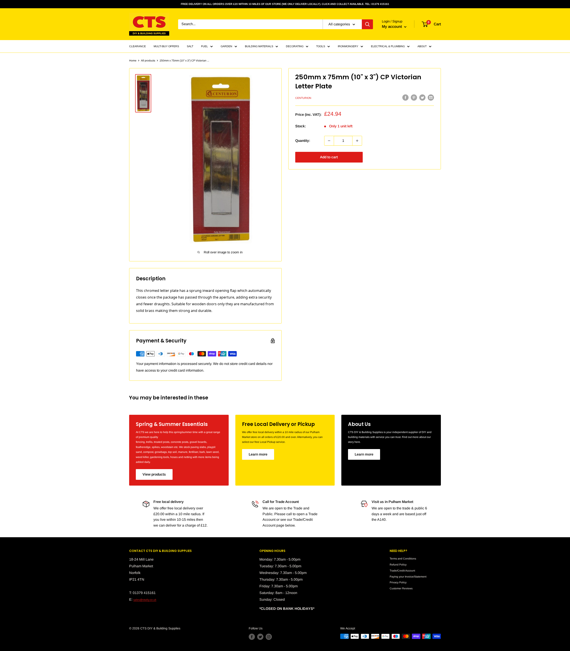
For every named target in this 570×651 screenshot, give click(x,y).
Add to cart (329, 157)
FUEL (204, 46)
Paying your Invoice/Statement (408, 576)
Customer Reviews (401, 588)
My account (392, 26)
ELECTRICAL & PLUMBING (388, 46)
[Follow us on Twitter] (260, 637)
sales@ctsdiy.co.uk (144, 599)
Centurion (303, 98)
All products (148, 60)
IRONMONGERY (348, 46)
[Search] (367, 24)
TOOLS (320, 46)
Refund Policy (398, 564)
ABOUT (422, 46)
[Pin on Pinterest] (414, 97)
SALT (190, 46)
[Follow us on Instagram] (269, 637)
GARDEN (226, 46)
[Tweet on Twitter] (422, 97)
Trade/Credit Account (402, 570)
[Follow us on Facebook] (252, 637)
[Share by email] (431, 97)
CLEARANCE (137, 46)
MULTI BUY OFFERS (166, 46)
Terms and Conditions (403, 558)
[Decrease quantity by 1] (329, 140)
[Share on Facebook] (405, 97)
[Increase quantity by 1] (357, 140)
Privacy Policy (398, 582)
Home (132, 60)
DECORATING (294, 46)
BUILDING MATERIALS (259, 46)
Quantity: (302, 140)
